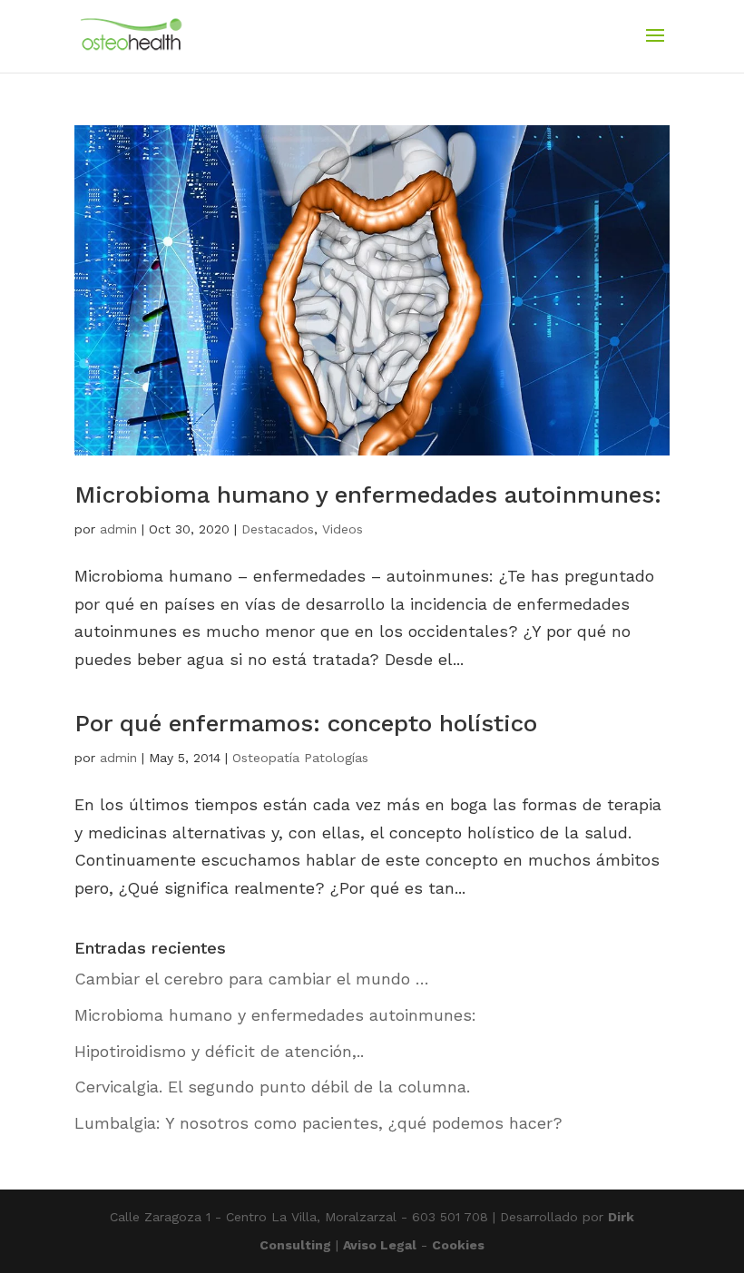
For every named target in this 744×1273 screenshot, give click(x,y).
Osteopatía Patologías (300, 757)
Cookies (458, 1245)
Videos (342, 529)
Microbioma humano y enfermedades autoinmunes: (367, 494)
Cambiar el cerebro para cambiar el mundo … (251, 978)
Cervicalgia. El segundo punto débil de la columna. (272, 1086)
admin (118, 529)
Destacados (277, 529)
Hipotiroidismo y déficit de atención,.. (219, 1051)
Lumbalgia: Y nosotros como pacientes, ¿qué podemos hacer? (318, 1122)
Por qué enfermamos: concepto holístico (305, 723)
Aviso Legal (379, 1245)
